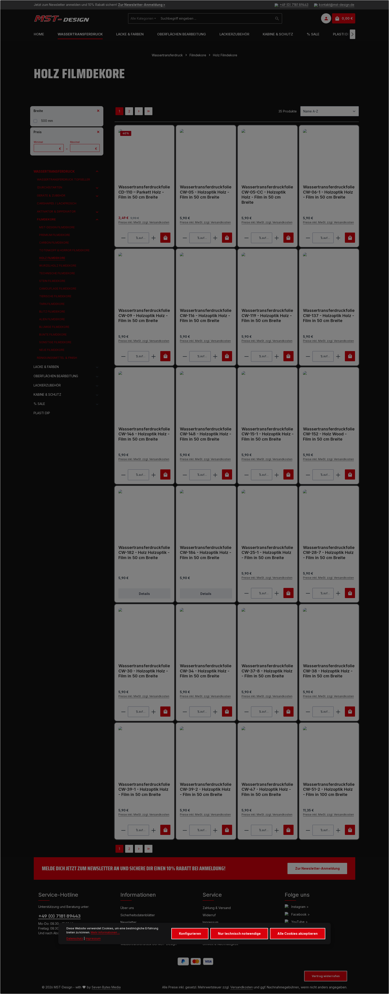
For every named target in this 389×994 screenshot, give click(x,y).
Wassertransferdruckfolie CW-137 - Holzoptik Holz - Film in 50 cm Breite (329, 315)
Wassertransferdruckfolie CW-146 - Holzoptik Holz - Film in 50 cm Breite (144, 434)
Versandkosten (241, 987)
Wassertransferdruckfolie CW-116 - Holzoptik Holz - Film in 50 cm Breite (205, 315)
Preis (38, 132)
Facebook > (300, 914)
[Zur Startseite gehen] (61, 18)
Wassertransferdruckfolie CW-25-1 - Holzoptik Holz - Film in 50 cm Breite (267, 552)
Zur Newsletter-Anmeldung (317, 868)
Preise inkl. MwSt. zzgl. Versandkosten (143, 222)
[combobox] (215, 18)
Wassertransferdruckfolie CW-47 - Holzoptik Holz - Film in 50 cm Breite (267, 789)
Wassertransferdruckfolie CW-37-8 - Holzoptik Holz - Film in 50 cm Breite (267, 670)
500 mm (47, 121)
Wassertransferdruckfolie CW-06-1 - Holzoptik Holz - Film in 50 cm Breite (329, 192)
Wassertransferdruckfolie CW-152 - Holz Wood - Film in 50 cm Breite (329, 434)
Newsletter (128, 922)
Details (144, 594)
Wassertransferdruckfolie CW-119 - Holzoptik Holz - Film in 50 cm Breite (267, 315)
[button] (97, 171)
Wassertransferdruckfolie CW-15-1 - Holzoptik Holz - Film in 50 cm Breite (268, 434)
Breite (38, 111)
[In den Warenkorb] (165, 238)
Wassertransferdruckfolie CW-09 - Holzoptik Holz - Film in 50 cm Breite (144, 315)
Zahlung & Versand (217, 908)
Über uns (127, 908)
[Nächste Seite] (139, 111)
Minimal (47, 145)
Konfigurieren (190, 933)
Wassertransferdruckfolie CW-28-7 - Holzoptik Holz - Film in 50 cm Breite (329, 552)
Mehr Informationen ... (105, 932)
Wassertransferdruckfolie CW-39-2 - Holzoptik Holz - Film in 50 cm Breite (205, 789)
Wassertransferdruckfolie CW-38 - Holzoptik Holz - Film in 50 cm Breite (329, 670)
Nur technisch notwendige (239, 933)
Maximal (83, 145)
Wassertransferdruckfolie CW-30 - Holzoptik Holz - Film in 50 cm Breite (144, 670)
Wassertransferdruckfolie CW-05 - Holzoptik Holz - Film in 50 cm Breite (205, 192)
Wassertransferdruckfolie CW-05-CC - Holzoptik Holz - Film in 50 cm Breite (267, 195)
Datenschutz (74, 938)
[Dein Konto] (326, 19)
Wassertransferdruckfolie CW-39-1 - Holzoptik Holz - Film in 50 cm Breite (144, 789)
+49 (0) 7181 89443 (294, 5)
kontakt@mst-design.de (336, 5)
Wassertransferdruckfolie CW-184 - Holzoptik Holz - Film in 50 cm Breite (205, 552)
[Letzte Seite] (148, 111)
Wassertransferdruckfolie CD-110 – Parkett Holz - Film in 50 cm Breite (144, 192)
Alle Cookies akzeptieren (297, 933)
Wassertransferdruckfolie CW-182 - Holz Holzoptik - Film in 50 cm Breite (144, 552)
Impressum (210, 922)
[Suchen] (277, 18)
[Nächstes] (352, 34)
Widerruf (209, 915)
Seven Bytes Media (106, 987)
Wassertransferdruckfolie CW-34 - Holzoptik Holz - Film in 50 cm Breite (205, 670)
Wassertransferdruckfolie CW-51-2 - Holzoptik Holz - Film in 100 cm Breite (329, 789)
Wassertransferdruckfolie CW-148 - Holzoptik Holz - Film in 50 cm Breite (205, 434)
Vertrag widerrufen (326, 976)
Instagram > (300, 907)
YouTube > (299, 922)
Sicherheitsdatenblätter (137, 915)
